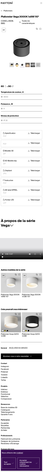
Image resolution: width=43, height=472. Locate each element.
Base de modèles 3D (9, 407)
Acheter (4, 430)
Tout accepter (7, 463)
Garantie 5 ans (6, 414)
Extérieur (4, 392)
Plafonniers (8, 11)
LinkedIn (4, 377)
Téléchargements (8, 412)
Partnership (5, 428)
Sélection (4, 396)
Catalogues (5, 410)
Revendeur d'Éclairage (10, 443)
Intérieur (4, 389)
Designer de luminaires (10, 441)
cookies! (20, 453)
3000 (6, 97)
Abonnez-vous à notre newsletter (16, 356)
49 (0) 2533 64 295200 (18, 348)
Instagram (5, 366)
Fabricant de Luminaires (10, 439)
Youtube (4, 375)
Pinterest (4, 372)
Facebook (5, 369)
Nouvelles (5, 425)
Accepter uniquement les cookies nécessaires (26, 463)
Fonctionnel (5, 394)
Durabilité (5, 423)
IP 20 (6, 120)
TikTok (3, 380)
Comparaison (6, 399)
